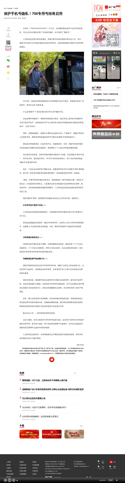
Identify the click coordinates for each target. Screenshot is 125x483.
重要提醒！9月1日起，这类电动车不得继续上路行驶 (44, 380)
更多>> (82, 426)
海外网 (8, 477)
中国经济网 (22, 468)
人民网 (8, 462)
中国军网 (35, 471)
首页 (5, 8)
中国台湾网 (22, 471)
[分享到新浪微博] (8, 66)
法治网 (34, 474)
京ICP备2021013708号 (50, 468)
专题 (22, 425)
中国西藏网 (22, 474)
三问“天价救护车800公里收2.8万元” (104, 100)
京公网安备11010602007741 (63, 468)
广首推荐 (15, 8)
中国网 (8, 468)
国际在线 (9, 471)
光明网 (34, 462)
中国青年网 (22, 465)
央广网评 (96, 87)
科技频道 (10, 8)
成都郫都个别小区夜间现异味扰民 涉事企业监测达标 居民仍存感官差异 (53, 389)
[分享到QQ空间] (8, 72)
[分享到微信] (8, 60)
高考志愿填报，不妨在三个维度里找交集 (105, 94)
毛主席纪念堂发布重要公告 (34, 398)
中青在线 (35, 468)
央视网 (21, 462)
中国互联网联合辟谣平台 (80, 464)
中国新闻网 (35, 465)
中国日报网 (9, 474)
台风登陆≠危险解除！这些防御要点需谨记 (40, 416)
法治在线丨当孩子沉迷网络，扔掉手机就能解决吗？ (44, 407)
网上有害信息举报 (78, 461)
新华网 (8, 465)
